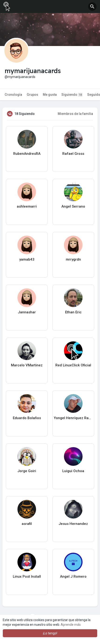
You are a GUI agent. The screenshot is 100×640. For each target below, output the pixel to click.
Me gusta (50, 94)
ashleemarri (27, 206)
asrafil (27, 524)
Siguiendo (71, 94)
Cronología (13, 94)
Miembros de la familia (75, 114)
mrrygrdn (73, 259)
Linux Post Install (27, 576)
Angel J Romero (73, 576)
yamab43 (26, 259)
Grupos (32, 94)
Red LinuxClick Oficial (73, 365)
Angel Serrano (73, 206)
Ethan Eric (73, 312)
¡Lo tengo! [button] (50, 633)
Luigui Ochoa (73, 471)
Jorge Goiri (26, 471)
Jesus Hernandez (73, 524)
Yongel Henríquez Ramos (73, 418)
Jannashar (27, 312)
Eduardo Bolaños (27, 418)
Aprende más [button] (71, 624)
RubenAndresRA (26, 154)
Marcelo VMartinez (27, 365)
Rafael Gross (73, 154)
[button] (92, 6)
